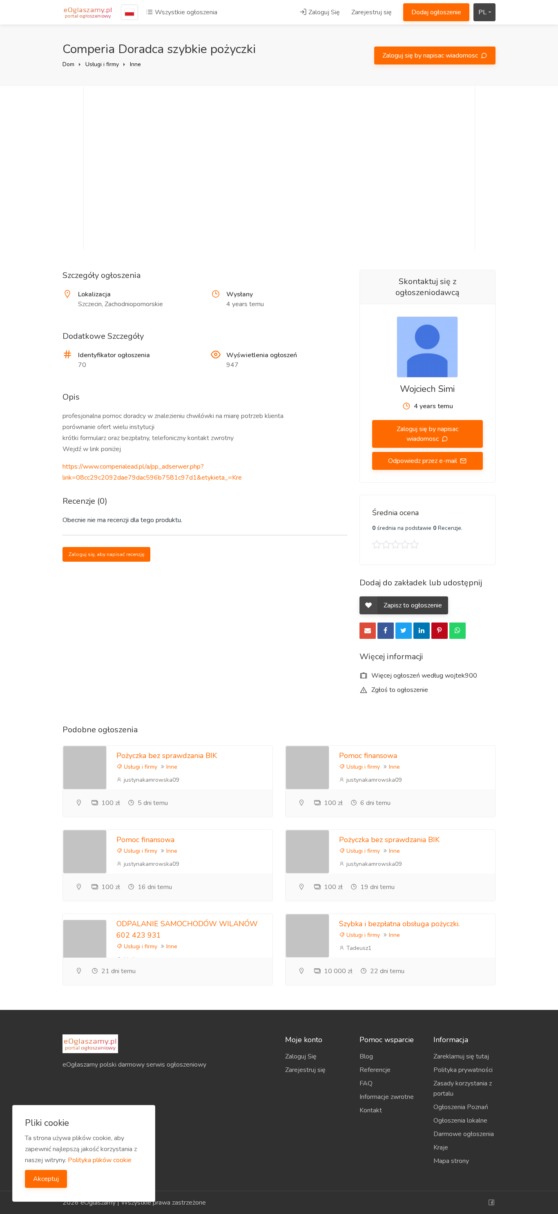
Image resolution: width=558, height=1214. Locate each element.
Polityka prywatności (463, 1069)
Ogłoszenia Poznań (460, 1107)
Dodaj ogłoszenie (436, 12)
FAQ (366, 1083)
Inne (135, 64)
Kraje (440, 1147)
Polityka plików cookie (100, 1160)
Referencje (375, 1069)
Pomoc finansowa (368, 755)
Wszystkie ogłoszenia (185, 12)
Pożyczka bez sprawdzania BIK (166, 755)
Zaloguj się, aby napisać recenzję (106, 554)
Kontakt (370, 1110)
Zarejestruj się (371, 12)
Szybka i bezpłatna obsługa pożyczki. (399, 924)
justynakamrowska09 (150, 780)
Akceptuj (46, 1178)
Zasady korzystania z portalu (462, 1088)
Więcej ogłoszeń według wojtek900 (423, 675)
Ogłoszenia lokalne (460, 1120)
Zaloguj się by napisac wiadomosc (431, 55)
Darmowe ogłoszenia (463, 1134)
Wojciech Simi (427, 389)
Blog (366, 1056)
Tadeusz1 (358, 948)
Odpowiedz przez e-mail (423, 460)
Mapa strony (451, 1160)
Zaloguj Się (323, 12)
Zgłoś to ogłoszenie (399, 689)
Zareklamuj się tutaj (461, 1056)
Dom (68, 64)
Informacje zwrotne (386, 1096)
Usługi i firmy (102, 64)
